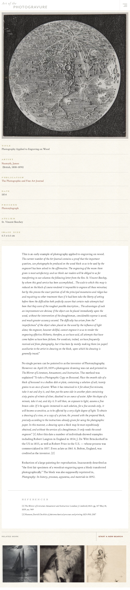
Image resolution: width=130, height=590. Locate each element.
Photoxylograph (10, 208)
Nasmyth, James (10, 163)
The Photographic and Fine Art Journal (23, 181)
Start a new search (111, 536)
